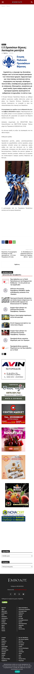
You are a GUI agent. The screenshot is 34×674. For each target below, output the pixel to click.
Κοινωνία (4, 643)
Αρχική (3, 6)
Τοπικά (20, 653)
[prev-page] (3, 354)
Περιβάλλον (4, 660)
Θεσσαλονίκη (22, 629)
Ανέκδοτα (4, 620)
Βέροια (8, 6)
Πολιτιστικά (21, 643)
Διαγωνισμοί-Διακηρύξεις (24, 609)
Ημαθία (20, 627)
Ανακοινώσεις (5, 618)
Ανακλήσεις (4, 616)
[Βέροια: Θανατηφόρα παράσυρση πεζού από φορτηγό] (5, 317)
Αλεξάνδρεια (4, 613)
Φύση (20, 657)
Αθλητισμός (4, 611)
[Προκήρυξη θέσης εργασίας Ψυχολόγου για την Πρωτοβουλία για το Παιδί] (5, 348)
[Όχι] (32, 668)
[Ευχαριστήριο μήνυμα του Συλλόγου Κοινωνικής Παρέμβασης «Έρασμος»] (5, 309)
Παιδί (3, 657)
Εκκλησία (21, 614)
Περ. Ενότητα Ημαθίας (24, 639)
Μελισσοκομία (5, 650)
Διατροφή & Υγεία (23, 611)
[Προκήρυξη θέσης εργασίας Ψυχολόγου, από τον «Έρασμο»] (5, 340)
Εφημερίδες (21, 625)
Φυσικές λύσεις (22, 658)
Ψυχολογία (21, 660)
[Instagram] (14, 594)
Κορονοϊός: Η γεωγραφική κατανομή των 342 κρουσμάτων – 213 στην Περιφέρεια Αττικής (9, 254)
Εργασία (20, 622)
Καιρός (3, 639)
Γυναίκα (3, 630)
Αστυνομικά (4, 623)
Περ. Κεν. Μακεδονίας (23, 637)
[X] (6, 242)
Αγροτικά (4, 607)
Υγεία (20, 655)
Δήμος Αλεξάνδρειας (23, 607)
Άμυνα (3, 614)
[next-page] (5, 354)
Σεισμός (20, 646)
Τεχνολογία (21, 651)
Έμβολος (6, 53)
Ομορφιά (4, 653)
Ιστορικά (4, 637)
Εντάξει (17, 671)
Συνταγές (21, 650)
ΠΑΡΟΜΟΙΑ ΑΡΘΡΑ (7, 272)
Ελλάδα (20, 616)
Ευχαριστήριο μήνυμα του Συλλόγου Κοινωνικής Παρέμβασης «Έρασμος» (18, 309)
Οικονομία (4, 651)
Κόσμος (3, 644)
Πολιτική (21, 641)
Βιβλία (3, 627)
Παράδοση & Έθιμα (6, 658)
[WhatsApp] (14, 242)
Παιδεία (3, 655)
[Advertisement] (17, 25)
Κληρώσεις (4, 641)
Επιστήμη (21, 618)
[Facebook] (3, 242)
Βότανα (3, 629)
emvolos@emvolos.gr (20, 589)
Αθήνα (3, 609)
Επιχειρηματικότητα (23, 620)
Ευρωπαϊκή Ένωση (23, 623)
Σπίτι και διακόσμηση (23, 648)
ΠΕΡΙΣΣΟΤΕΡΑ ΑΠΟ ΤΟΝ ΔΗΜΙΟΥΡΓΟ (12, 275)
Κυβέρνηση (4, 648)
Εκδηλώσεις (21, 613)
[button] (2, 2)
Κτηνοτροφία (5, 646)
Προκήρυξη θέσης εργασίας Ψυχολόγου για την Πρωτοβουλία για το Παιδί (20, 348)
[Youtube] (23, 594)
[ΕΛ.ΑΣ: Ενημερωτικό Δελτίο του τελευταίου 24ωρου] (5, 325)
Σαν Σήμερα (21, 644)
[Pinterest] (10, 242)
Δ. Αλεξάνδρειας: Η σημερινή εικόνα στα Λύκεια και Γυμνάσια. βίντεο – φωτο (26, 254)
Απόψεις (3, 622)
